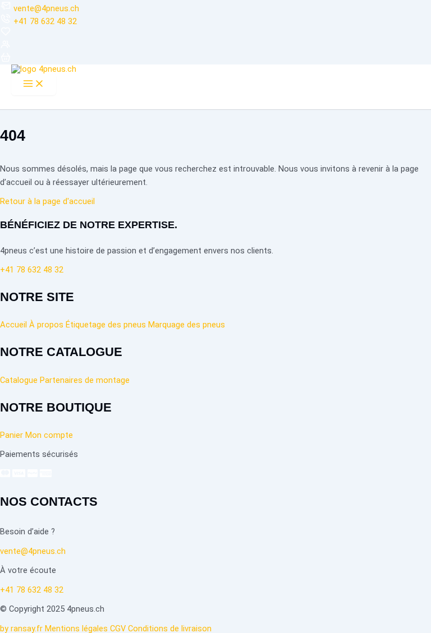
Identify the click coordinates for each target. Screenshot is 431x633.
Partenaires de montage (85, 380)
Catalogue (19, 380)
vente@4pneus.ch (46, 8)
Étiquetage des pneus (106, 325)
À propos (46, 325)
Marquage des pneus (186, 325)
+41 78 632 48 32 (45, 21)
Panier (11, 435)
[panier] (5, 60)
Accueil (13, 325)
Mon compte (49, 435)
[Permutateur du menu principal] (33, 84)
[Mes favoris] (5, 34)
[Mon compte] (5, 47)
